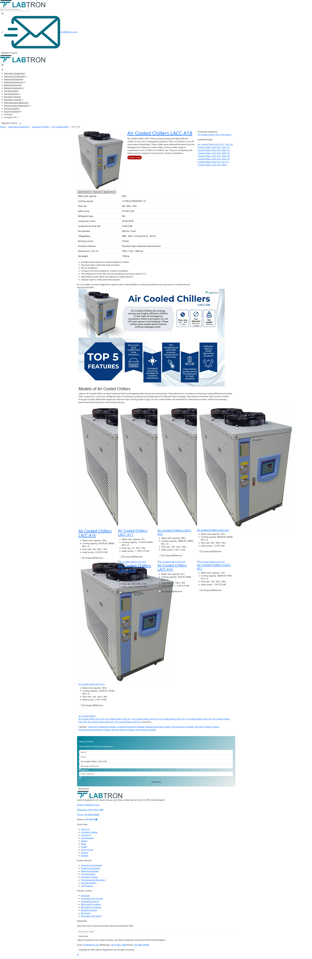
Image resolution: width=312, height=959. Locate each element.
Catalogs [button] (8, 114)
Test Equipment (11, 91)
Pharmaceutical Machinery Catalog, (94, 729)
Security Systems (12, 108)
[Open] (2, 65)
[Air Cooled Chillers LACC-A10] (171, 561)
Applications (109, 191)
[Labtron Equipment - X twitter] (94, 822)
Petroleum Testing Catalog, (207, 726)
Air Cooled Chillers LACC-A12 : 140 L (214, 144)
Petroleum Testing (12, 96)
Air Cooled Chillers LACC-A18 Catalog (214, 134)
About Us (85, 832)
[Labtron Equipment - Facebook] (87, 822)
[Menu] (20, 123)
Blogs (83, 846)
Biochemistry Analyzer (91, 910)
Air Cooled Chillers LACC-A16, (91, 719)
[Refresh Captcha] (80, 777)
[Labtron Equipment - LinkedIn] (92, 822)
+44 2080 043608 (88, 817)
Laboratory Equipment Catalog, (102, 726)
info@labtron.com (68, 32)
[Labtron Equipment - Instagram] (89, 822)
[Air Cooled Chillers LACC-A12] (211, 561)
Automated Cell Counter (92, 901)
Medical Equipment (13, 85)
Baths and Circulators (91, 907)
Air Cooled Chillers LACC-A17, (172, 719)
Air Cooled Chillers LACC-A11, (118, 719)
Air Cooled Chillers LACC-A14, (199, 719)
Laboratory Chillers (40, 126)
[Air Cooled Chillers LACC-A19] (132, 561)
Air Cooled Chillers (60, 126)
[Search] (2, 13)
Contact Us (86, 838)
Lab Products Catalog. (146, 729)
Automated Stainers (90, 904)
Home (3, 126)
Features (97, 191)
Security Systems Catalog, (123, 729)
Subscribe (83, 939)
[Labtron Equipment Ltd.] (99, 797)
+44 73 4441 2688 (90, 812)
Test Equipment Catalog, (183, 726)
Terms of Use (87, 852)
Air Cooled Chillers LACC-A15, (145, 719)
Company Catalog (89, 835)
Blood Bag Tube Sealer (91, 919)
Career (84, 849)
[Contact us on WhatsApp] (78, 957)
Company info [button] (10, 117)
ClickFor (81, 790)
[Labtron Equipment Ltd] (22, 3)
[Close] (2, 69)
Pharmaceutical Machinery (16, 102)
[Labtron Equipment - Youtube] (96, 822)
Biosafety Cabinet (89, 913)
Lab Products (87, 888)
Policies (84, 855)
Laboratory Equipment (14, 73)
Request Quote (134, 157)
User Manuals (87, 841)
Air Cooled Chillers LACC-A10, (101, 722)
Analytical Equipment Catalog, (131, 726)
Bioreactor (86, 916)
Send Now (156, 782)
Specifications (84, 191)
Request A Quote (9, 52)
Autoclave (85, 898)
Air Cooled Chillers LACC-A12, (128, 722)
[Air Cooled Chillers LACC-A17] (245, 467)
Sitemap (84, 858)
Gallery (84, 844)
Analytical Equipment (13, 79)
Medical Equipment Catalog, (158, 726)
